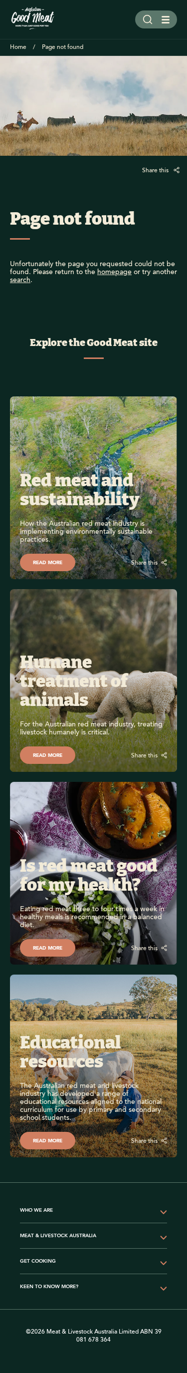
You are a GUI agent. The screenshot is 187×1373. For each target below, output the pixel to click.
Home (18, 47)
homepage (114, 272)
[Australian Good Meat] (33, 19)
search (20, 280)
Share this (156, 170)
